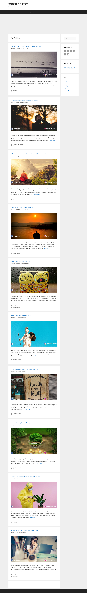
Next (16, 584)
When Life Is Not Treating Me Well (21, 261)
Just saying (66, 85)
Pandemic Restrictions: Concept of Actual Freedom (25, 477)
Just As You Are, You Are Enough (21, 423)
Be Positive (14, 90)
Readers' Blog (67, 90)
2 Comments (15, 361)
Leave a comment (16, 253)
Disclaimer (38, 12)
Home (11, 12)
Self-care (19, 252)
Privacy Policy (31, 12)
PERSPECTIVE (18, 4)
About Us (17, 12)
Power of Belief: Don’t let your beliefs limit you (24, 369)
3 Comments (15, 415)
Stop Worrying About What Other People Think (24, 530)
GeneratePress (50, 591)
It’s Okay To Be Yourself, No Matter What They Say (26, 46)
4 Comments (15, 468)
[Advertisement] (43, 23)
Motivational (20, 144)
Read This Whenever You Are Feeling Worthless (25, 100)
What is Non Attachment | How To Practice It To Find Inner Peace (29, 154)
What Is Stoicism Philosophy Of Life (21, 315)
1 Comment (14, 92)
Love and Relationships (69, 87)
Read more (33, 87)
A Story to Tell (67, 81)
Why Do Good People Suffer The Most (22, 208)
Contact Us (23, 12)
